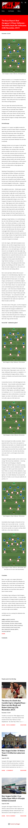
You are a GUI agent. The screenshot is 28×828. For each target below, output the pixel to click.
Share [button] (3, 633)
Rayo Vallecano (15, 627)
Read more (23, 725)
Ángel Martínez (6, 621)
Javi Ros (12, 623)
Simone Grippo (14, 629)
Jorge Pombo (18, 623)
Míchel (12, 625)
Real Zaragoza (6, 629)
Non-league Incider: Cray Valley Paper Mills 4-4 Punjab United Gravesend (13, 798)
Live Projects (11, 11)
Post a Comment (10, 725)
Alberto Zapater (10, 619)
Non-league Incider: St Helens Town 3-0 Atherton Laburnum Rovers (13, 753)
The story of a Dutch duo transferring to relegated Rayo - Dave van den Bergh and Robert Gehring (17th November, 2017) (14, 705)
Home (3, 11)
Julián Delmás (5, 625)
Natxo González (6, 627)
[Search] (22, 2)
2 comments (9, 770)
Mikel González (18, 625)
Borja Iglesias (14, 621)
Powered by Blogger (15, 824)
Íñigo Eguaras (5, 623)
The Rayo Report (6, 631)
